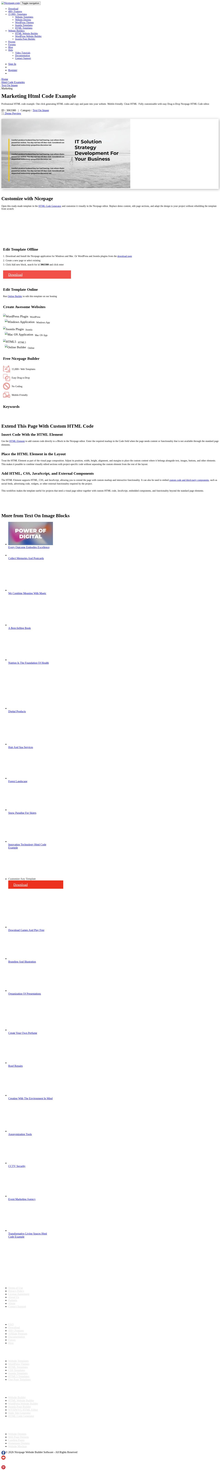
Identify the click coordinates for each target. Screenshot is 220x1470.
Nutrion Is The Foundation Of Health (28, 662)
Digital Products (17, 711)
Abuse (11, 1303)
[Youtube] (3, 1458)
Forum (11, 1339)
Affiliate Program (17, 1333)
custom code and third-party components (189, 480)
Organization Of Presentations (24, 993)
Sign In (12, 64)
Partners (12, 1300)
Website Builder (17, 1397)
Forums (12, 44)
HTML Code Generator (49, 206)
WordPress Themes (24, 22)
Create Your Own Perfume (22, 1032)
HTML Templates (23, 28)
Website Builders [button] (16, 30)
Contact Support (23, 58)
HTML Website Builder (26, 33)
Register (12, 70)
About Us (13, 1297)
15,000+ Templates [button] (17, 14)
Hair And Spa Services (20, 747)
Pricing (11, 41)
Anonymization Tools (20, 1134)
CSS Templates (16, 1370)
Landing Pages (16, 1440)
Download (13, 8)
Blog (10, 47)
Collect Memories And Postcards (26, 558)
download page (124, 256)
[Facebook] (3, 1453)
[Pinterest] (3, 1468)
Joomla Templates (23, 25)
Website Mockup (17, 1446)
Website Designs (23, 19)
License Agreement (18, 1294)
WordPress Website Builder (28, 36)
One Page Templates (19, 1379)
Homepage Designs (19, 1443)
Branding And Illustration (22, 961)
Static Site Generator (19, 1412)
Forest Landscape (17, 781)
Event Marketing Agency (22, 1199)
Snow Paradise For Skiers (22, 812)
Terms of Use (15, 1287)
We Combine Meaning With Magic (27, 593)
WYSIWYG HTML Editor (23, 1409)
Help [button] (10, 50)
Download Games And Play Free (26, 930)
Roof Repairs (15, 1065)
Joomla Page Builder (25, 39)
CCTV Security (16, 1166)
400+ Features (15, 11)
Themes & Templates (19, 1352)
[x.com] (3, 1463)
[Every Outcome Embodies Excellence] (30, 544)
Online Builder (15, 296)
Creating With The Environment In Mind (30, 1098)
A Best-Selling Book (19, 628)
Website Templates (24, 17)
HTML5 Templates (18, 1376)
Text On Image (41, 110)
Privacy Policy (16, 1291)
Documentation (22, 55)
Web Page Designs (18, 1437)
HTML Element (17, 441)
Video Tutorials (22, 52)
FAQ (11, 1324)
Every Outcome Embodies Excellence (29, 547)
